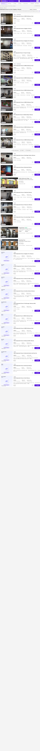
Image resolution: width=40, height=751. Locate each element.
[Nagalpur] (19, 1)
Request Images (6, 260)
